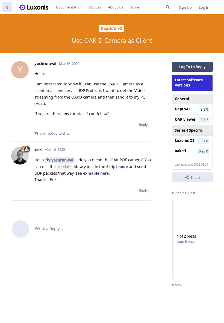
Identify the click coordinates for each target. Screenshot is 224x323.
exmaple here (96, 173)
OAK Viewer (185, 119)
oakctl (180, 150)
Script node (117, 166)
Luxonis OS (184, 140)
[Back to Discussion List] (7, 7)
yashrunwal (62, 160)
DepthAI (182, 108)
